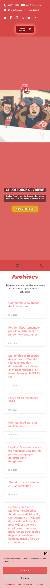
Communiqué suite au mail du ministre (22, 424)
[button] (45, 553)
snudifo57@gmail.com (34, 5)
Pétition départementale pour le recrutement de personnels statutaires (24, 331)
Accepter (25, 570)
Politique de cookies (13, 584)
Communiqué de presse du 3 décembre (23, 304)
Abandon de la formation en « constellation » (24, 484)
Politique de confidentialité (32, 584)
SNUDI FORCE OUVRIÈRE (25, 190)
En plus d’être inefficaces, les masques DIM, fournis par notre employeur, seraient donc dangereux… (25, 454)
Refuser (25, 578)
